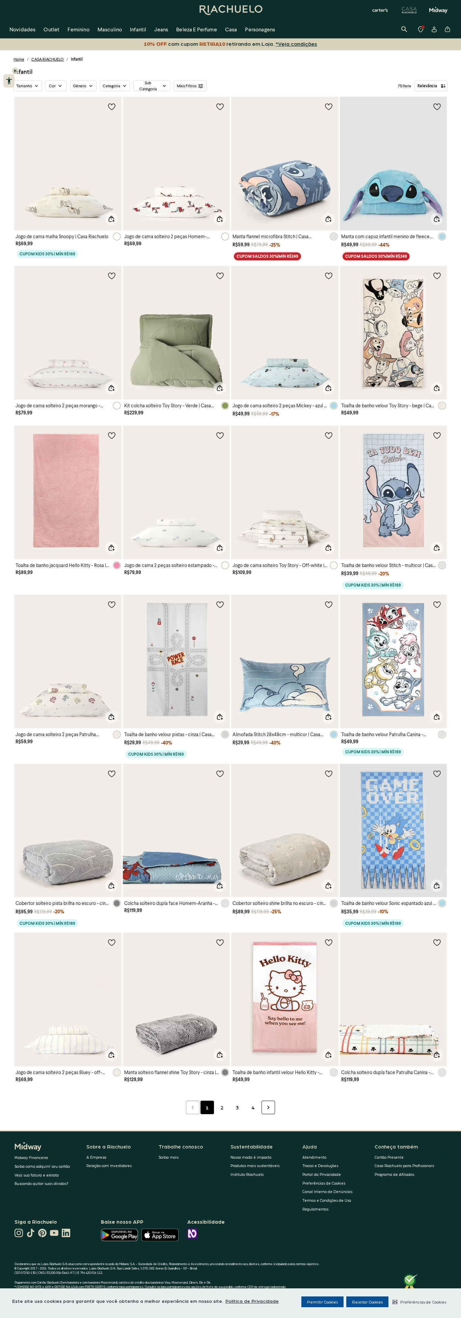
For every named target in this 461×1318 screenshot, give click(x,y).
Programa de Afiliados (394, 1174)
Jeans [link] (161, 29)
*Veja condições (295, 43)
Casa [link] (231, 29)
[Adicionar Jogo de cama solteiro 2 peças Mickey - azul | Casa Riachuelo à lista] (328, 275)
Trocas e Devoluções (320, 1165)
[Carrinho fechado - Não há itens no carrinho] (447, 29)
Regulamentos (315, 1209)
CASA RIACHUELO (47, 59)
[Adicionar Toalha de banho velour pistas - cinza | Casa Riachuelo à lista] (220, 604)
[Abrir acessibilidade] (9, 81)
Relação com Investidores (109, 1165)
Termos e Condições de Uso (326, 1200)
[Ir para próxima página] (268, 1107)
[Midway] (438, 10)
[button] (419, 1301)
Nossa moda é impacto (251, 1157)
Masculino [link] (110, 29)
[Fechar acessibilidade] (15, 70)
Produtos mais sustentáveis (255, 1165)
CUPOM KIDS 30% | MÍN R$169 (47, 253)
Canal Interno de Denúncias (327, 1191)
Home (18, 59)
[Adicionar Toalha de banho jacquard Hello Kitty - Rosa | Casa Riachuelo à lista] (111, 435)
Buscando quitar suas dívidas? (42, 1183)
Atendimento (314, 1157)
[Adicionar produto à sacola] (111, 219)
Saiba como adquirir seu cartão (42, 1166)
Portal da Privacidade (321, 1174)
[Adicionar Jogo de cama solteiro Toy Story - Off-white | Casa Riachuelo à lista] (328, 435)
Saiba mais (169, 1157)
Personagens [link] (260, 29)
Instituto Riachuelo (247, 1174)
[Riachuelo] (230, 10)
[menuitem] (22, 29)
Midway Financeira (31, 1157)
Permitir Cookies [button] (322, 1302)
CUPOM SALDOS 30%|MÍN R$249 (267, 256)
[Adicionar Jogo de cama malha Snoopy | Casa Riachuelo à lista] (111, 106)
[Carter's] (380, 10)
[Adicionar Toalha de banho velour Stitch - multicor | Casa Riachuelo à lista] (437, 435)
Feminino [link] (78, 29)
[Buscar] (404, 29)
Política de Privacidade (252, 1301)
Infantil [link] (138, 29)
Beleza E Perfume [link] (196, 29)
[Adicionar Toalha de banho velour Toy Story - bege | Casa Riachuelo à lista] (437, 275)
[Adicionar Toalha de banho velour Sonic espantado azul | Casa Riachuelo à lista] (437, 773)
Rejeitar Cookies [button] (367, 1302)
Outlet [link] (51, 29)
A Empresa (96, 1157)
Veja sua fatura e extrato (37, 1175)
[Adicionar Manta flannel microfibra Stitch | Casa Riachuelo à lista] (328, 106)
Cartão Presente (389, 1157)
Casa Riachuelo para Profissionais (404, 1165)
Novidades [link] (22, 29)
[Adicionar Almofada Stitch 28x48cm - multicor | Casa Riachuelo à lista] (328, 604)
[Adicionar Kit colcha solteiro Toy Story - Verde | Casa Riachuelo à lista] (220, 275)
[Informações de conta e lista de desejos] (434, 29)
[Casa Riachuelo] (409, 10)
